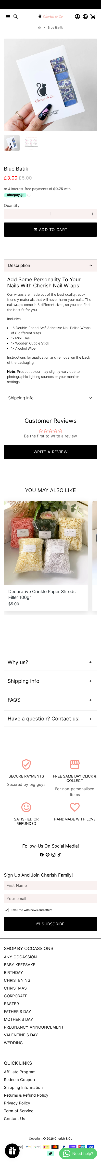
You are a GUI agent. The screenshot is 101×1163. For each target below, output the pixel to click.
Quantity (12, 205)
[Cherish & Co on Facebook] (42, 854)
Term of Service (18, 1110)
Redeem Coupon (19, 1079)
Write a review (50, 451)
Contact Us (14, 1118)
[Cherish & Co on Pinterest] (48, 854)
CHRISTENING (17, 980)
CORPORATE (15, 995)
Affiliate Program (20, 1071)
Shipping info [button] (23, 681)
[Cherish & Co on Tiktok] (59, 854)
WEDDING (13, 1042)
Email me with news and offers (31, 910)
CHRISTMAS (15, 988)
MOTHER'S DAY (18, 1019)
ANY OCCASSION (20, 956)
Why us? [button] (18, 662)
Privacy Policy (17, 1103)
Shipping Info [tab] (21, 397)
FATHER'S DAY (17, 1011)
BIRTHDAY (13, 972)
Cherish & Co (63, 1138)
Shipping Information (23, 1087)
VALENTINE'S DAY (21, 1034)
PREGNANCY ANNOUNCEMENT (34, 1027)
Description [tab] (19, 265)
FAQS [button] (14, 700)
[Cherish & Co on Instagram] (53, 854)
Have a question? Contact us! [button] (44, 719)
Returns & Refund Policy (26, 1095)
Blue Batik (55, 27)
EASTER (11, 1003)
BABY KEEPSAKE (19, 964)
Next (92, 85)
